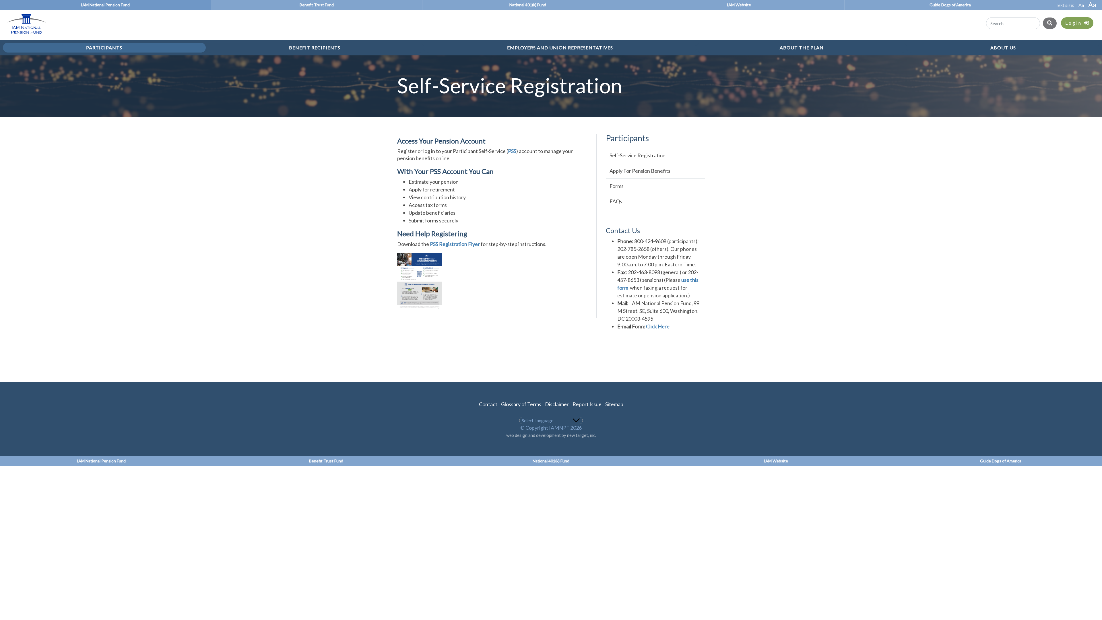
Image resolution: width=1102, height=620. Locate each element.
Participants (104, 47)
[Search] (1050, 23)
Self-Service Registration (638, 155)
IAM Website (739, 4)
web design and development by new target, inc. (551, 435)
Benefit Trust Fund (317, 4)
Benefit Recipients (314, 47)
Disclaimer (557, 404)
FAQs (616, 201)
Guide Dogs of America (950, 4)
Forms (617, 186)
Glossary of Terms (521, 404)
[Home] (23, 34)
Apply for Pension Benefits (640, 171)
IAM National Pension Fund (105, 4)
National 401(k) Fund (527, 4)
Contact (488, 404)
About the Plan (802, 47)
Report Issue (587, 404)
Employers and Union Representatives (560, 47)
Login (1074, 23)
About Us (1003, 47)
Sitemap (614, 404)
